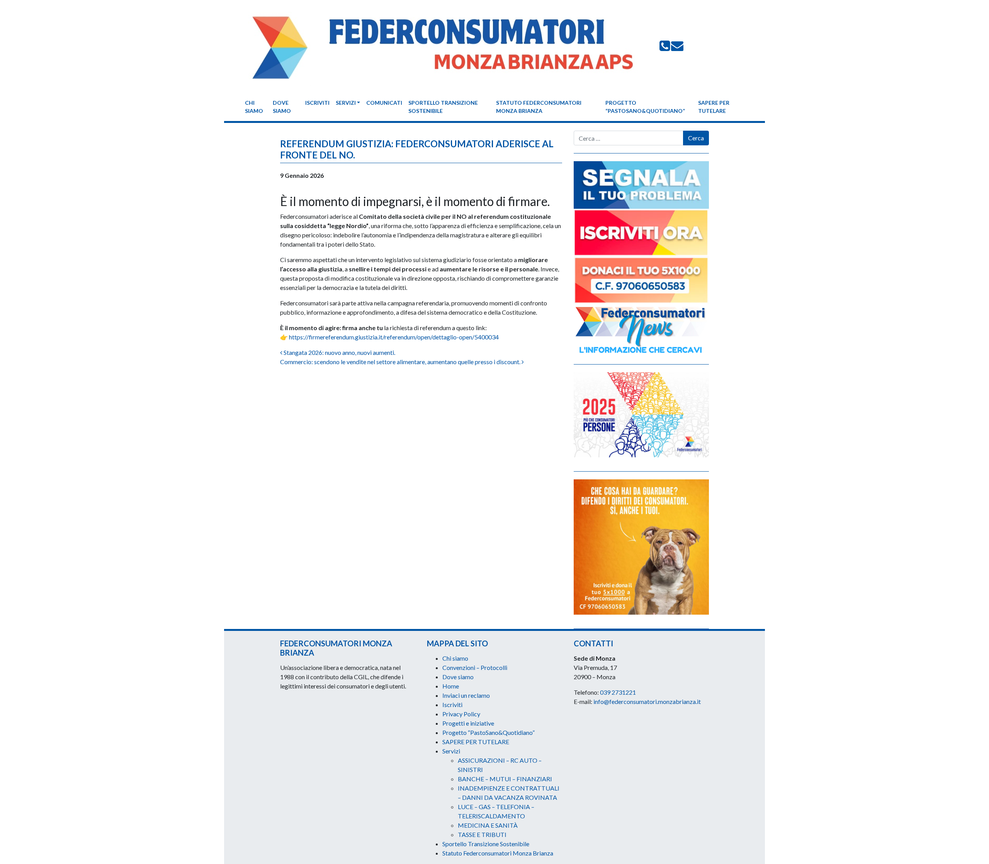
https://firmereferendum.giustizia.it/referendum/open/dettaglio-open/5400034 (394, 337)
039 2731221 (618, 692)
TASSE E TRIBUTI (482, 834)
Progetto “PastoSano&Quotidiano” (645, 106)
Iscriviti (317, 102)
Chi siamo (254, 106)
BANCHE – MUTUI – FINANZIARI (505, 778)
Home (450, 686)
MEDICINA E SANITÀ (488, 825)
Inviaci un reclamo (466, 695)
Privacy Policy (461, 713)
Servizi (346, 102)
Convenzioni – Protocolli (474, 667)
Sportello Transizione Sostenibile (443, 106)
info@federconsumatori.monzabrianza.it (647, 701)
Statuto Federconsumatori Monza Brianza (538, 106)
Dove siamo (282, 106)
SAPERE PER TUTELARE (713, 106)
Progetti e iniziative (468, 723)
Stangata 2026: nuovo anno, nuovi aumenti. (338, 352)
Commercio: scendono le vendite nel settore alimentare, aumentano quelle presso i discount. (401, 361)
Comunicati (384, 102)
